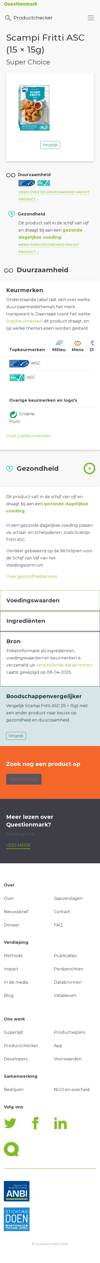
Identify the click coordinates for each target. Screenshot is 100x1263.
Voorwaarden (68, 1059)
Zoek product (23, 779)
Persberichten (68, 969)
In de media (16, 982)
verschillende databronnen (64, 665)
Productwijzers (69, 1032)
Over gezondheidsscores (31, 576)
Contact (62, 911)
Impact (11, 969)
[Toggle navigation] (91, 18)
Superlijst (13, 1032)
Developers (15, 1059)
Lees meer (18, 845)
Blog (9, 995)
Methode (13, 955)
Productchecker (33, 18)
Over (9, 898)
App (58, 1045)
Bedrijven (14, 1089)
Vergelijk (50, 145)
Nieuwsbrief (16, 911)
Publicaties (65, 955)
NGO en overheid (72, 1089)
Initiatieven (65, 995)
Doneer (11, 925)
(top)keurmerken (24, 321)
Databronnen (68, 982)
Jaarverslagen (68, 898)
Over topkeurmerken (28, 435)
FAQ (58, 925)
